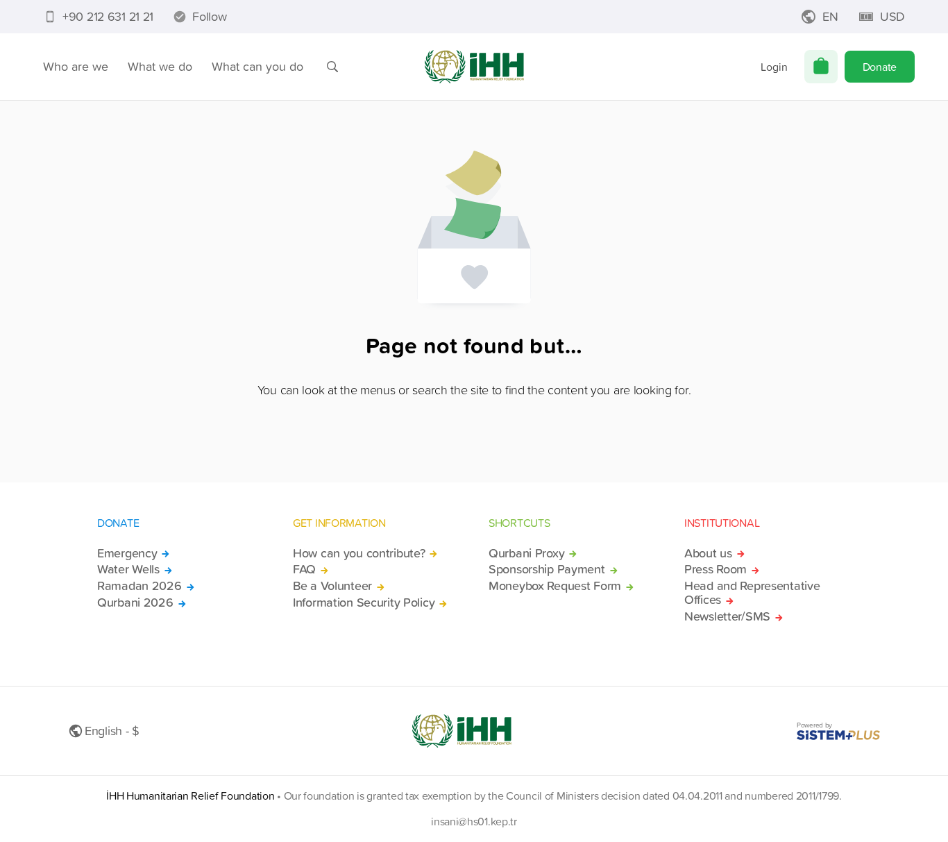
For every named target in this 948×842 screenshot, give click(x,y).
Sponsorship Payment (547, 569)
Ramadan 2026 (139, 586)
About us (708, 553)
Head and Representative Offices (752, 593)
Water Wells (128, 569)
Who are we (75, 66)
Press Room (715, 569)
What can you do (257, 66)
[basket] (821, 66)
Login (774, 66)
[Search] (332, 67)
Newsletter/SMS (727, 616)
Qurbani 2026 (135, 602)
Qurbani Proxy (526, 553)
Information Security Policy (363, 602)
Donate (880, 66)
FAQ (304, 569)
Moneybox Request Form (555, 586)
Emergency (127, 553)
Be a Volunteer (332, 586)
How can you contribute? (359, 553)
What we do (160, 66)
